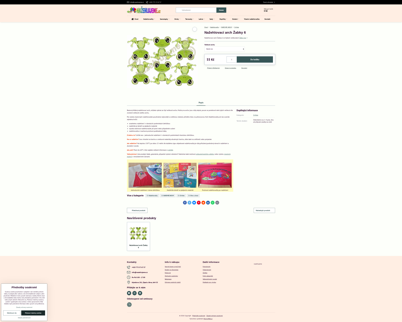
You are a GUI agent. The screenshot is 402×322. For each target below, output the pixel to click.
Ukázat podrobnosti (24, 318)
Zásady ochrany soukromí (214, 316)
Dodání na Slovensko (171, 270)
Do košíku (254, 59)
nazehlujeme (258, 264)
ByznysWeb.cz (208, 319)
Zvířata (255, 115)
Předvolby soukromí (198, 316)
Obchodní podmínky (171, 276)
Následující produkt (263, 210)
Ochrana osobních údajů (173, 282)
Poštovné (168, 273)
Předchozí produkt (138, 210)
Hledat (221, 10)
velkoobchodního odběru (205, 154)
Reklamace (168, 279)
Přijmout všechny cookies (33, 313)
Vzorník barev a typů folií (173, 267)
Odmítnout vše (12, 313)
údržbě (170, 150)
